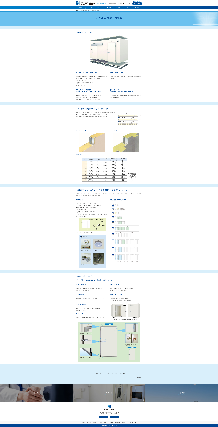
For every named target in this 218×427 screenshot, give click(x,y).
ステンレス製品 (126, 371)
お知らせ (105, 422)
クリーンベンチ (106, 373)
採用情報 (120, 3)
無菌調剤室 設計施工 (103, 371)
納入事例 (100, 422)
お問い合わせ (117, 422)
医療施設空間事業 (87, 10)
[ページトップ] (213, 420)
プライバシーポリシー (127, 3)
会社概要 (111, 422)
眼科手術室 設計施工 (93, 371)
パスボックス (118, 371)
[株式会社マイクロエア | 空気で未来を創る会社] (85, 3)
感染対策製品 (122, 373)
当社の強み (89, 422)
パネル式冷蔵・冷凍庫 (97, 373)
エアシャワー (111, 371)
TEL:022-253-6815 (104, 413)
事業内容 (81, 10)
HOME (77, 10)
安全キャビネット (114, 373)
